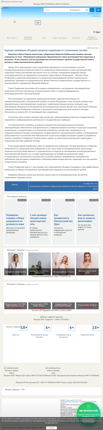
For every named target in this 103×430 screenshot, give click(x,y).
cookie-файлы (26, 419)
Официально (93, 47)
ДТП (44, 38)
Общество (76, 38)
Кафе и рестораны (60, 38)
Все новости (12, 38)
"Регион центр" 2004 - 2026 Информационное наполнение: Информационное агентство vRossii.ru (78, 401)
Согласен (51, 428)
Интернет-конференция (92, 38)
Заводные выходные (28, 38)
